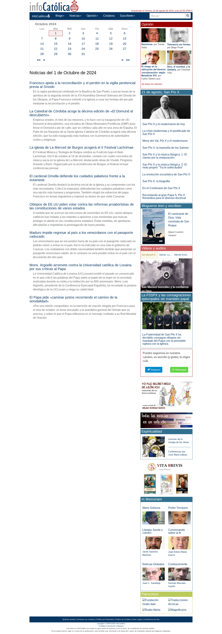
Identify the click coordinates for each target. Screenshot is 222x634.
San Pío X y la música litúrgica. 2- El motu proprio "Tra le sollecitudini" (164, 166)
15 (55, 43)
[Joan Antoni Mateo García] (179, 542)
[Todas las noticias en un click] (166, 420)
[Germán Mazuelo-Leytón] (179, 574)
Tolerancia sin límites (178, 44)
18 (97, 43)
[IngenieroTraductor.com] (179, 602)
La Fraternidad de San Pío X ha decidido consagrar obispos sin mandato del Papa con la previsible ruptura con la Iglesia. (164, 339)
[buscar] (188, 16)
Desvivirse (146, 44)
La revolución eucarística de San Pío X (166, 174)
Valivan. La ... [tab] (165, 255)
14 (42, 43)
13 (124, 38)
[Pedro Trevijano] (179, 517)
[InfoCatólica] (54, 5)
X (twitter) (102, 626)
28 (42, 54)
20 (124, 43)
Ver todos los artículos (152, 84)
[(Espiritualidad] (153, 445)
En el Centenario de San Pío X (161, 188)
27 (124, 48)
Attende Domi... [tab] (181, 255)
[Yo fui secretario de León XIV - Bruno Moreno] (166, 395)
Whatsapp (180, 369)
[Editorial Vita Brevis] (166, 477)
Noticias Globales (153, 564)
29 (55, 54)
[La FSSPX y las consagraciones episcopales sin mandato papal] (166, 315)
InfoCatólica (39, 16)
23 (69, 48)
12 (111, 38)
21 (42, 48)
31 (83, 54)
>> (128, 60)
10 (83, 38)
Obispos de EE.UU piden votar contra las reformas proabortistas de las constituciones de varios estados (81, 206)
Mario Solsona (151, 507)
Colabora (109, 15)
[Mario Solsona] (153, 517)
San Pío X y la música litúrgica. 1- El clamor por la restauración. (164, 156)
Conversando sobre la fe (176, 531)
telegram (120, 626)
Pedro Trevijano (178, 507)
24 (83, 48)
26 (111, 48)
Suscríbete (126, 15)
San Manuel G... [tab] (149, 255)
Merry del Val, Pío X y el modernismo (165, 140)
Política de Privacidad (105, 619)
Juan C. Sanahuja (151, 583)
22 (55, 48)
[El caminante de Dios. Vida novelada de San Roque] (153, 226)
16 (69, 43)
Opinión (91, 15)
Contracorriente (177, 564)
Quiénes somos (69, 619)
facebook (111, 626)
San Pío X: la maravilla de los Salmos (165, 147)
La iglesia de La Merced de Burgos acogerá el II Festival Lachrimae (81, 147)
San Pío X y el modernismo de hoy (163, 124)
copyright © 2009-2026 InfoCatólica (111, 623)
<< (39, 60)
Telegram (155, 369)
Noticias (75, 15)
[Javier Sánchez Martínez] (153, 542)
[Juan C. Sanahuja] (153, 574)
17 (83, 43)
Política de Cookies (123, 619)
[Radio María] (151, 609)
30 (69, 54)
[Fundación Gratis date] (153, 602)
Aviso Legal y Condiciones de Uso (146, 619)
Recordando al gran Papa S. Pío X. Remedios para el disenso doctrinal (164, 197)
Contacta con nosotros (86, 619)
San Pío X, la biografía (156, 181)
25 (97, 48)
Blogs (59, 15)
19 (111, 43)
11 (97, 38)
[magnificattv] (177, 609)
